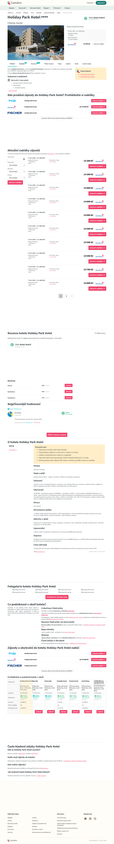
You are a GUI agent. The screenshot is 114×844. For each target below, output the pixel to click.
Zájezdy (11, 8)
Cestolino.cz (11, 398)
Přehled (12, 64)
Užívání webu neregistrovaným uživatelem (66, 824)
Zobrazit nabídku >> (98, 101)
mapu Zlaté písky (69, 632)
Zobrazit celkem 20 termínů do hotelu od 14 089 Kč (57, 118)
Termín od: (11, 157)
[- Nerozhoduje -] (16, 165)
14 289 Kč (88, 160)
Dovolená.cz (51, 154)
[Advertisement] (57, 134)
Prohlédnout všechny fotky (57, 597)
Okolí (76, 64)
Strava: (10, 175)
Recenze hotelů (35, 8)
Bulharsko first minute (57, 619)
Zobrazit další (12, 90)
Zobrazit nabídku (98, 44)
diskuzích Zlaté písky (89, 638)
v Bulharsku (21, 753)
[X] (95, 819)
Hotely (10, 820)
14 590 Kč (88, 228)
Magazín (46, 8)
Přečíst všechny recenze (57, 435)
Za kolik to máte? (37, 829)
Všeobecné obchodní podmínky (67, 828)
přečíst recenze (41, 775)
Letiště (34, 817)
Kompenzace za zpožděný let (41, 832)
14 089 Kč (88, 188)
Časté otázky (86, 64)
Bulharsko (12, 23)
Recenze (35, 63)
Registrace (101, 3)
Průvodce (56, 8)
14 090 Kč (88, 215)
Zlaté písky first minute (87, 77)
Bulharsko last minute (76, 617)
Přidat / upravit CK (63, 831)
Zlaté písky (19, 23)
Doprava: (10, 168)
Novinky (10, 832)
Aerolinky (35, 820)
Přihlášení (90, 3)
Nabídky (22, 63)
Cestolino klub (61, 817)
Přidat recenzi (49, 64)
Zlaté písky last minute (87, 74)
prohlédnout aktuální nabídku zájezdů (74, 761)
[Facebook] (85, 819)
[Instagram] (90, 819)
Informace (60, 814)
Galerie (68, 64)
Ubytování (22, 8)
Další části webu (13, 814)
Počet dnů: (11, 162)
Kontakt (59, 834)
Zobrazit (68, 385)
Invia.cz (10, 385)
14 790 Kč (88, 269)
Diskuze (67, 8)
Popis (60, 64)
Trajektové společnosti (39, 823)
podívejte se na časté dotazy (77, 643)
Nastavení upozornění (64, 820)
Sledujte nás (88, 814)
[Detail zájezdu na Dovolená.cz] (100, 160)
